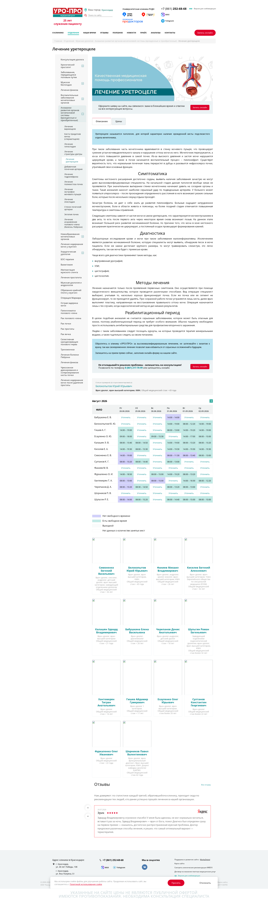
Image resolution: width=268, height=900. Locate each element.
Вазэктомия (67, 264)
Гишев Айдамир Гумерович (137, 701)
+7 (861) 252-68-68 (113, 856)
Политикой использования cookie (86, 884)
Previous (88, 808)
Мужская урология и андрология (71, 283)
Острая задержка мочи (69, 304)
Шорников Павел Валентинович (137, 753)
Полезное (118, 33)
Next (88, 816)
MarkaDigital (205, 856)
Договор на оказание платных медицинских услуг (195, 868)
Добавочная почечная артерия (73, 167)
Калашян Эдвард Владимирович (106, 631)
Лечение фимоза (69, 90)
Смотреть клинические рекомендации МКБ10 (193, 864)
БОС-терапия (67, 259)
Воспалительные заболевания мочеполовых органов (69, 99)
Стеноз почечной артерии (72, 208)
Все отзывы (206, 785)
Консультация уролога (72, 59)
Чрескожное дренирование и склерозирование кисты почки (70, 371)
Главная (58, 41)
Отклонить (205, 882)
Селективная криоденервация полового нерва (69, 342)
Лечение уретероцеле (72, 160)
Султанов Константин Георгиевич (198, 702)
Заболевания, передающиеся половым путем (69, 74)
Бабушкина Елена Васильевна (137, 631)
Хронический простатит (68, 65)
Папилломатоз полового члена (69, 311)
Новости (131, 33)
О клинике (58, 33)
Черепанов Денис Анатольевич (168, 631)
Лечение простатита (71, 277)
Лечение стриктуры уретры (73, 152)
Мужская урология (84, 41)
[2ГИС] (127, 14)
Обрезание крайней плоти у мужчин (71, 291)
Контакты (170, 33)
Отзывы (104, 33)
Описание (102, 121)
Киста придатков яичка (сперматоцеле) (72, 136)
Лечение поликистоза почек (73, 183)
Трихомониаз (68, 349)
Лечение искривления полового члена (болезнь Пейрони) (73, 223)
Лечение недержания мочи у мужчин (72, 245)
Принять (176, 882)
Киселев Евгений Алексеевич (198, 569)
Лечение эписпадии (69, 200)
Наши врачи (89, 33)
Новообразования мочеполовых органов (70, 236)
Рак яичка (66, 334)
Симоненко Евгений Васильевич (106, 570)
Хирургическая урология (68, 252)
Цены (118, 121)
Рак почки (66, 323)
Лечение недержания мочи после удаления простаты (72, 382)
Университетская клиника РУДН (138, 9)
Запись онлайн (205, 32)
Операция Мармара (71, 298)
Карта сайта (179, 860)
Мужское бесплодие (66, 83)
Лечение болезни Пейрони (70, 355)
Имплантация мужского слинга (69, 271)
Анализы (156, 33)
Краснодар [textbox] (107, 10)
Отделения (73, 33)
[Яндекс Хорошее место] (148, 14)
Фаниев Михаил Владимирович (168, 569)
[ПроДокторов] (133, 21)
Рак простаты (67, 329)
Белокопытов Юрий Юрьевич (114, 386)
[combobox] (111, 10)
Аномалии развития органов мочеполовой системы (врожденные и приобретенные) (136, 41)
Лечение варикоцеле (70, 127)
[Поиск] (85, 15)
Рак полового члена (71, 318)
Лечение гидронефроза (71, 175)
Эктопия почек (71, 214)
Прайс (143, 33)
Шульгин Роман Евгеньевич (198, 631)
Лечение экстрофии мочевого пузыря (72, 192)
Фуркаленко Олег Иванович (106, 753)
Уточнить (125, 417)
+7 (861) (173, 9)
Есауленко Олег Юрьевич (168, 701)
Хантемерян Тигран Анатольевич (106, 702)
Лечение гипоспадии (70, 145)
